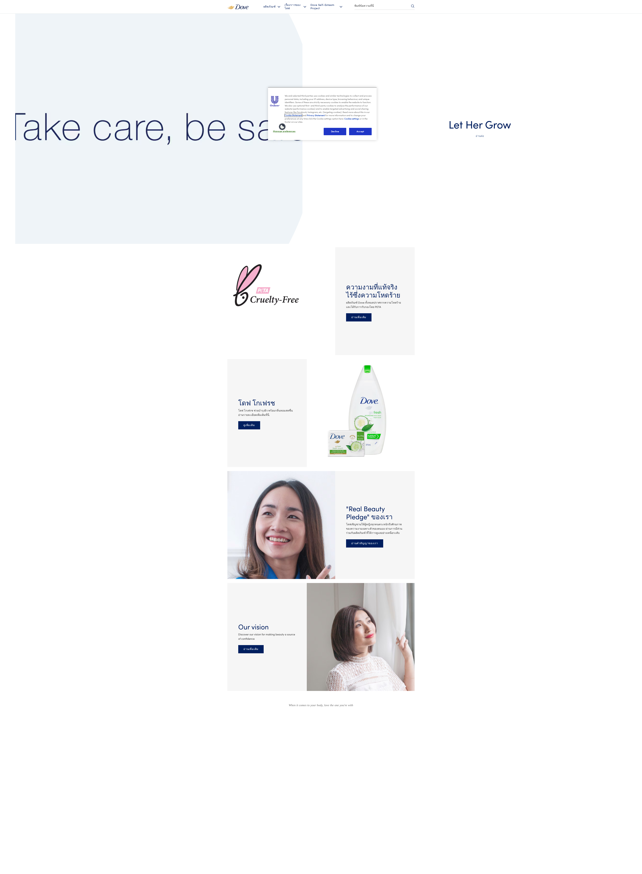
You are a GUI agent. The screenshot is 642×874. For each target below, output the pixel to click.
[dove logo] (237, 6)
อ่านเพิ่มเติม (358, 317)
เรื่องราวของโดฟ (293, 7)
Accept (360, 131)
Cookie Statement (293, 115)
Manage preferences (284, 131)
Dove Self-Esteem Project (322, 7)
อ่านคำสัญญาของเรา (364, 543)
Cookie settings (351, 118)
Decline (335, 131)
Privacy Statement (316, 115)
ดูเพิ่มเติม (249, 425)
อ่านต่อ (480, 136)
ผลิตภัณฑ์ (269, 6)
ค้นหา (413, 6)
